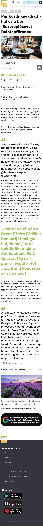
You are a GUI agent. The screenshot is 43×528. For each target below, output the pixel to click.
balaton (14, 7)
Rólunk (8, 462)
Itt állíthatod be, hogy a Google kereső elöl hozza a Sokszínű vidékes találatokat (24, 420)
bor (21, 7)
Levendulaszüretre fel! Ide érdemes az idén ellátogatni (20, 403)
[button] (40, 6)
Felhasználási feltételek (15, 472)
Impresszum (9, 467)
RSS (6, 452)
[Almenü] (12, 2)
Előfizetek (30, 2)
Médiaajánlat (10, 481)
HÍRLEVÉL (8, 457)
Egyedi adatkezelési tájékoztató (18, 476)
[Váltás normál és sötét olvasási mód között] (18, 2)
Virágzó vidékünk (11, 11)
